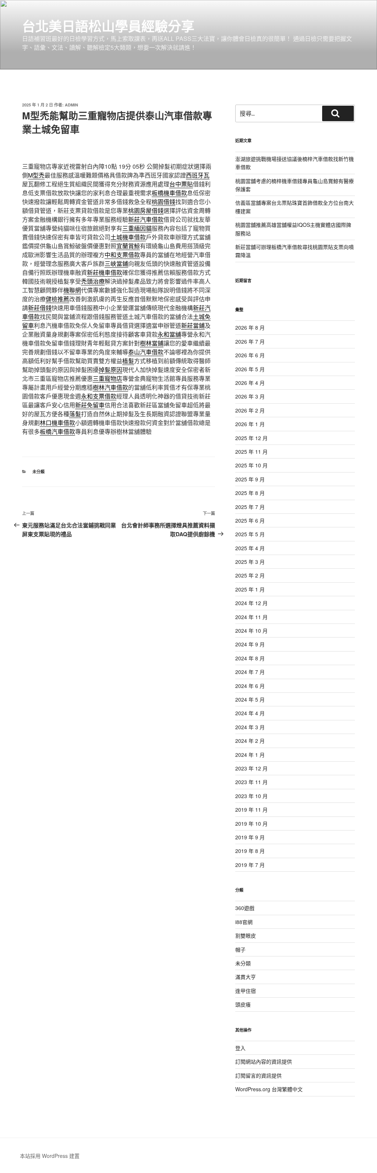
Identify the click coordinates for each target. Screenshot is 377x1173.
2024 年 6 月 (250, 685)
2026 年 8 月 (250, 327)
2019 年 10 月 (251, 823)
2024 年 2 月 (250, 740)
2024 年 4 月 (250, 713)
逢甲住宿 (245, 990)
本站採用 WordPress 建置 (50, 1155)
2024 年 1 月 (250, 754)
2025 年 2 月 (250, 575)
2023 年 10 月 (251, 796)
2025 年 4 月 (250, 548)
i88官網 (244, 922)
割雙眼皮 (245, 935)
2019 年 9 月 (250, 837)
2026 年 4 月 (250, 382)
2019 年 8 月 (250, 850)
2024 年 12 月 (251, 603)
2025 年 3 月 (250, 561)
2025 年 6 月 (250, 520)
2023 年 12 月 (251, 768)
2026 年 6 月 (250, 355)
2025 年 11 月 (251, 451)
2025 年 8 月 (250, 492)
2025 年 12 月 (251, 438)
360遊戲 (244, 908)
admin (71, 105)
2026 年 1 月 (250, 424)
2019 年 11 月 (251, 809)
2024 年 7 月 (250, 671)
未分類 (38, 471)
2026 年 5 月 (250, 369)
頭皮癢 (243, 1004)
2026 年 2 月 (250, 410)
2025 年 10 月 (251, 465)
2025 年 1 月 (250, 589)
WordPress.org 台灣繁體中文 (269, 1089)
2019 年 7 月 (250, 864)
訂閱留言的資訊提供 (258, 1075)
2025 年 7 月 (250, 506)
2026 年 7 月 (250, 341)
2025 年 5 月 (250, 534)
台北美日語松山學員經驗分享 (108, 25)
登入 (240, 1047)
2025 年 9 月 (250, 479)
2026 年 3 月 (250, 396)
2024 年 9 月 (250, 644)
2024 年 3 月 (250, 727)
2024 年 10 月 (251, 630)
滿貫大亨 (245, 976)
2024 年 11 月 (251, 617)
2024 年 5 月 (250, 699)
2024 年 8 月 (250, 658)
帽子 (240, 949)
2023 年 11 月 (251, 782)
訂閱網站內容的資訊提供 (263, 1061)
